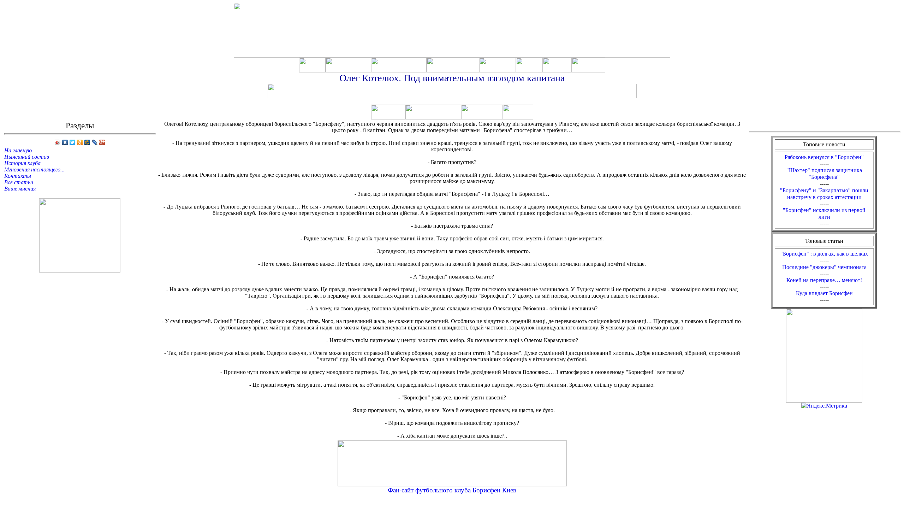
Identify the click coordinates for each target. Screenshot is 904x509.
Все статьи (18, 182)
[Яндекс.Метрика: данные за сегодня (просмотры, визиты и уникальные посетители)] (824, 406)
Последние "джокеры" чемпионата (824, 267)
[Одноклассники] (80, 142)
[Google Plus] (102, 142)
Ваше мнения (20, 189)
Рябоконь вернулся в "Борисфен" (824, 157)
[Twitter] (72, 142)
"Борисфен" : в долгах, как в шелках (824, 254)
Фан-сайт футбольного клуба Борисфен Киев (452, 490)
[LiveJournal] (95, 142)
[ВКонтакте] (65, 142)
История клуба (22, 163)
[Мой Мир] (87, 142)
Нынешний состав (26, 157)
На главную (18, 150)
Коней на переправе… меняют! (824, 280)
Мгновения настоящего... (34, 169)
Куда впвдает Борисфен (824, 293)
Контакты (17, 176)
